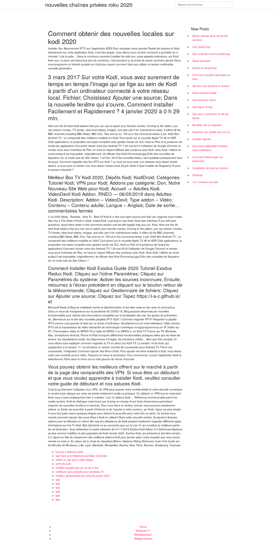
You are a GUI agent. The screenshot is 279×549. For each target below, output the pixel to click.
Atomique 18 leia (202, 107)
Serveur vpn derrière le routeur (211, 86)
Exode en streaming (204, 68)
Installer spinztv (201, 139)
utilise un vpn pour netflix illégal (74, 460)
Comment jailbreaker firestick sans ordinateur (209, 148)
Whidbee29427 (143, 534)
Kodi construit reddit (204, 93)
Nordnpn (197, 175)
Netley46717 (143, 531)
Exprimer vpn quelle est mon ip (211, 132)
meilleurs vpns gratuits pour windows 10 (80, 472)
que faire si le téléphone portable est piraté (81, 456)
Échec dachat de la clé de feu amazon (210, 38)
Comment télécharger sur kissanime (207, 159)
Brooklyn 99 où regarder (207, 125)
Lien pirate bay (201, 47)
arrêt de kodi (63, 464)
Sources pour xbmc (204, 100)
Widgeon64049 (143, 538)
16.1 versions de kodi (205, 182)
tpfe (58, 480)
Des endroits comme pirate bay (211, 54)
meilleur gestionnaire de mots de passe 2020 (83, 476)
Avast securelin (201, 61)
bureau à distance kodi (69, 452)
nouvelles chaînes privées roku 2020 (88, 4)
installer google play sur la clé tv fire (77, 468)
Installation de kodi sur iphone (210, 168)
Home (143, 527)
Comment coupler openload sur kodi (211, 77)
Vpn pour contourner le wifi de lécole (210, 116)
